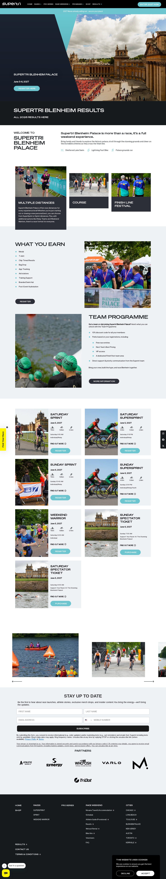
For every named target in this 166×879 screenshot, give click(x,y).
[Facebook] (163, 439)
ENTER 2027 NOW (149, 4)
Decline (125, 874)
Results (96, 4)
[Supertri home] (11, 4)
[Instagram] (163, 433)
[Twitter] (163, 445)
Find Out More (57, 444)
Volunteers (90, 838)
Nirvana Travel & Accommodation (99, 810)
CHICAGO (129, 810)
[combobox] (88, 720)
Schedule (89, 815)
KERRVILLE (130, 842)
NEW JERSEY (131, 829)
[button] (17, 682)
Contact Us (22, 849)
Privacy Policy (30, 739)
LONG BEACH (131, 815)
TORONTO (130, 838)
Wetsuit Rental (91, 829)
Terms (41, 739)
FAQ (87, 842)
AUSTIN (129, 833)
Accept (145, 874)
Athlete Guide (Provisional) (96, 819)
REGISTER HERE (26, 88)
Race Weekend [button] (61, 4)
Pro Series (48, 4)
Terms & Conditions (27, 854)
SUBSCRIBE (83, 728)
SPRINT (36, 815)
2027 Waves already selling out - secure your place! (83, 11)
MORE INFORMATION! (104, 381)
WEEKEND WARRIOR (41, 819)
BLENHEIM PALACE (133, 824)
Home (29, 4)
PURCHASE (130, 552)
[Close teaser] (7, 427)
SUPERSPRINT (39, 810)
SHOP (88, 4)
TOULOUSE (130, 819)
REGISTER (25, 302)
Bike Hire (89, 833)
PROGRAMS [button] (77, 4)
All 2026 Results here (31, 117)
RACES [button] (37, 4)
